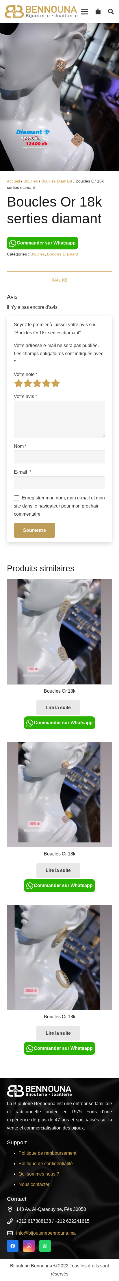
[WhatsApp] (45, 1246)
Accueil (13, 181)
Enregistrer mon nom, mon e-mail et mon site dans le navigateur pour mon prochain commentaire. (59, 506)
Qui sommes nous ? (38, 1173)
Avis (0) (59, 280)
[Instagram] (29, 1246)
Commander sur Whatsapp (46, 242)
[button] (110, 32)
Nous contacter (33, 1184)
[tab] (59, 280)
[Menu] (84, 11)
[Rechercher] (111, 11)
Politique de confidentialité (45, 1163)
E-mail (22, 472)
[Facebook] (12, 1246)
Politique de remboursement (47, 1153)
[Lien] (41, 11)
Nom (20, 446)
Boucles (30, 181)
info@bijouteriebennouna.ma (46, 1233)
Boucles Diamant (56, 181)
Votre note (26, 374)
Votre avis (25, 396)
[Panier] (98, 11)
